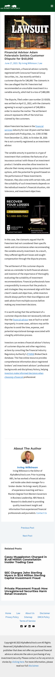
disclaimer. (34, 665)
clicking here (18, 661)
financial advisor (20, 319)
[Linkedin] (29, 626)
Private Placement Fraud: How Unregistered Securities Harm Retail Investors (26, 591)
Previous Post (27, 527)
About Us (29, 613)
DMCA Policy (44, 617)
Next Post (27, 535)
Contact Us (41, 513)
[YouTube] (33, 626)
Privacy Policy (12, 617)
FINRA (31, 354)
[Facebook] (21, 626)
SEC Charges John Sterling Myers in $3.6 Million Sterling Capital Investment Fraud (25, 575)
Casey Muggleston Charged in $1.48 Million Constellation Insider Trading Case (26, 559)
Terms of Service (27, 620)
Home (8, 613)
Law (40, 63)
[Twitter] (25, 626)
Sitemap (28, 617)
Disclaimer (45, 613)
